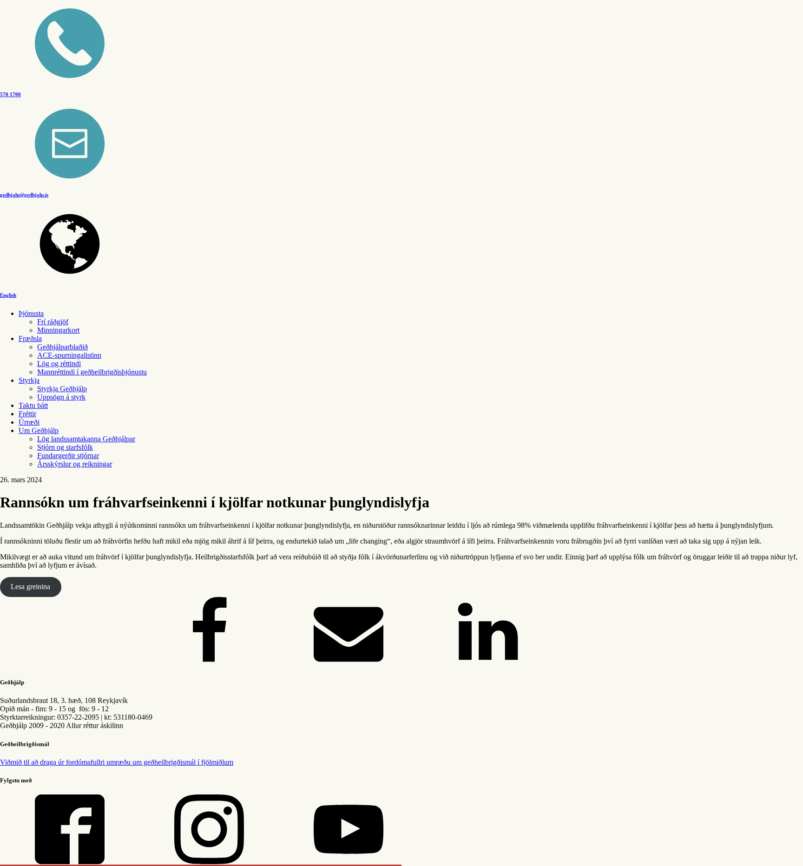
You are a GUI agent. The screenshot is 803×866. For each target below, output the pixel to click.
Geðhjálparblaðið (62, 347)
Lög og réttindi (59, 363)
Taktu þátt (33, 405)
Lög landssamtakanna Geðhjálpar (86, 439)
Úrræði (29, 422)
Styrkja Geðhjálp (62, 389)
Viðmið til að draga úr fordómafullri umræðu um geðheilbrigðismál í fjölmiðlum (116, 762)
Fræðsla (30, 338)
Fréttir (27, 414)
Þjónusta (31, 313)
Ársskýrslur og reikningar (74, 464)
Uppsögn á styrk (61, 397)
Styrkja (29, 380)
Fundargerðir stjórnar (68, 455)
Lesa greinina (30, 586)
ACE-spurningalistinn (69, 355)
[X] (69, 664)
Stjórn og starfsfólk (65, 447)
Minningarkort (58, 330)
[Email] (348, 664)
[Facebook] (209, 664)
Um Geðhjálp (39, 430)
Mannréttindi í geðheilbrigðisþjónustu (92, 372)
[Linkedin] (488, 664)
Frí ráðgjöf (52, 322)
